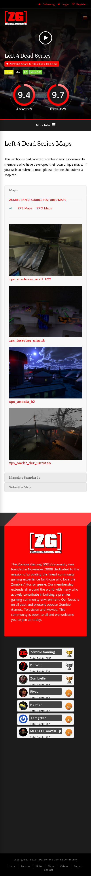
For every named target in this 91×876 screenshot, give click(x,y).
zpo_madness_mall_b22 (30, 279)
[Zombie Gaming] (15, 24)
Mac (18, 72)
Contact (48, 869)
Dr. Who (36, 665)
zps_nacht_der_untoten (30, 463)
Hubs (39, 866)
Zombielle (38, 678)
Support (78, 866)
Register (81, 4)
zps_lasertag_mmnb (27, 340)
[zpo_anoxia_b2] (45, 397)
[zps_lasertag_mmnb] (45, 336)
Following (49, 4)
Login (65, 4)
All (10, 208)
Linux (9, 72)
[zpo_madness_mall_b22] (45, 275)
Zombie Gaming (42, 652)
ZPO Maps (44, 208)
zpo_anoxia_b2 (22, 402)
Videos (64, 866)
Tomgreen (38, 718)
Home (11, 866)
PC (25, 72)
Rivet (34, 691)
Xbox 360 (36, 72)
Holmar (36, 705)
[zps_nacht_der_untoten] (45, 459)
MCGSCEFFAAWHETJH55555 (51, 731)
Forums (25, 866)
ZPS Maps (25, 208)
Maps (51, 866)
